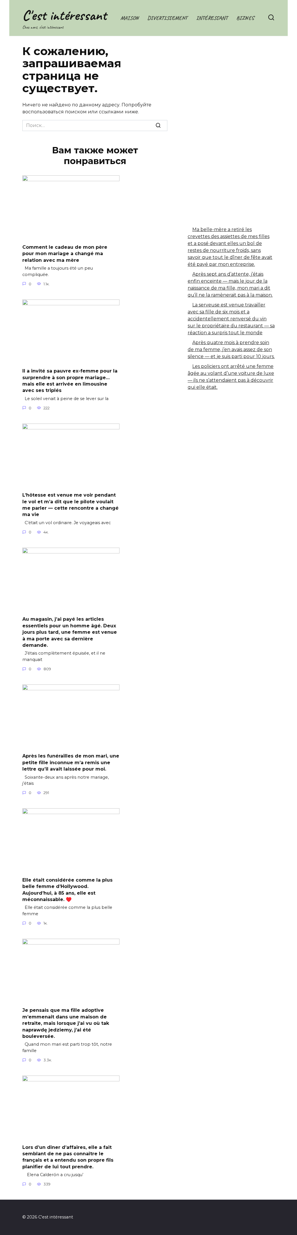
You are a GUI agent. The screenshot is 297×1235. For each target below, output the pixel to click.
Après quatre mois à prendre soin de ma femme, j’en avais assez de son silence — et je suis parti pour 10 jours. (231, 349)
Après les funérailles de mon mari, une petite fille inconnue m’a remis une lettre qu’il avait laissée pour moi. (70, 762)
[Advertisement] (231, 93)
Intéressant (212, 17)
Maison (129, 17)
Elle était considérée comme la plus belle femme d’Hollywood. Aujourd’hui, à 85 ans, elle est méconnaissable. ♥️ (67, 889)
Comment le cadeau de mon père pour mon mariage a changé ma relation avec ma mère (64, 253)
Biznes (245, 17)
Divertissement (167, 17)
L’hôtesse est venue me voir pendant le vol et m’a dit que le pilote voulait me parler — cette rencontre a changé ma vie (70, 504)
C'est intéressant (64, 15)
